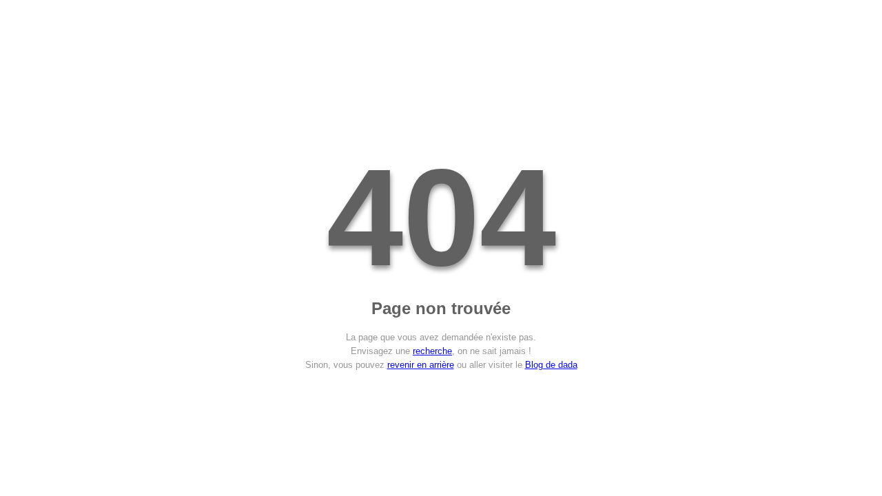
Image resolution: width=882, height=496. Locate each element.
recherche (432, 351)
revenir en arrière (420, 365)
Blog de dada (551, 365)
